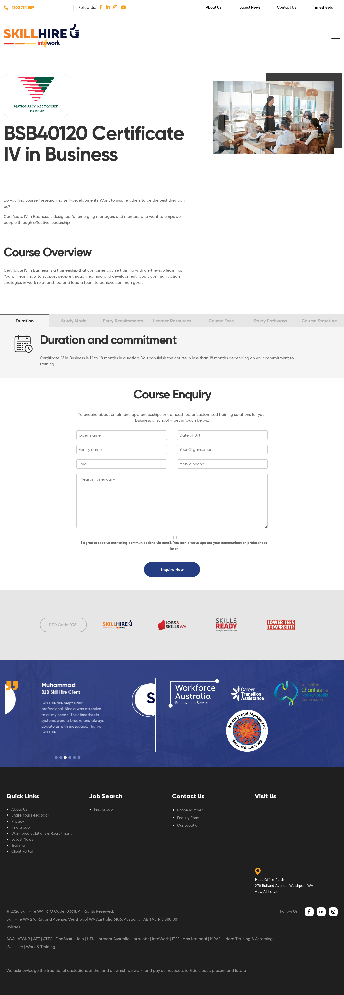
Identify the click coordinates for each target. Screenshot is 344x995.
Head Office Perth (269, 879)
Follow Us (289, 911)
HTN (91, 938)
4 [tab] (69, 757)
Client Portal (22, 851)
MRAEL (216, 938)
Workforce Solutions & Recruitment (41, 833)
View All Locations (269, 891)
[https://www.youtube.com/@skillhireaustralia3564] (123, 7)
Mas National (194, 938)
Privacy (17, 821)
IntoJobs (141, 938)
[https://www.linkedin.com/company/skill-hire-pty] (108, 7)
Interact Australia (114, 938)
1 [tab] (56, 757)
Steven (77, 685)
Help (79, 938)
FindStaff (64, 938)
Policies (13, 927)
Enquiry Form (188, 817)
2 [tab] (60, 757)
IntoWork (160, 938)
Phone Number (190, 810)
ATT (36, 938)
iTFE (175, 938)
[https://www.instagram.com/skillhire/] (115, 7)
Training (18, 845)
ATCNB (24, 938)
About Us (213, 7)
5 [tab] (74, 757)
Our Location (188, 825)
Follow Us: (87, 7)
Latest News (249, 7)
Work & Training (40, 946)
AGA (10, 938)
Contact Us (286, 7)
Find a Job (20, 827)
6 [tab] (79, 757)
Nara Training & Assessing (249, 938)
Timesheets (323, 7)
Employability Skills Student (94, 692)
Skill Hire (15, 946)
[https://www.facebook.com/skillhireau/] (100, 7)
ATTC (48, 938)
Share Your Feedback (30, 815)
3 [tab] (65, 757)
